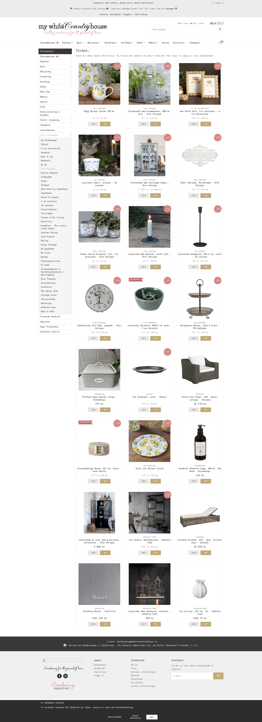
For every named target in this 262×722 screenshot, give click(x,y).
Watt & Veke (47, 311)
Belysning (92, 43)
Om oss (134, 665)
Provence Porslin (50, 332)
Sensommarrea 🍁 (49, 43)
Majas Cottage (49, 245)
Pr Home (45, 265)
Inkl (195, 23)
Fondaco (45, 185)
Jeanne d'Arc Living (52, 217)
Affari (44, 144)
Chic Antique (48, 169)
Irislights (47, 213)
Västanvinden (48, 299)
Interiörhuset (49, 209)
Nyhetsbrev (137, 679)
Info (93, 124)
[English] (215, 23)
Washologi (46, 303)
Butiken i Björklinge (143, 672)
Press (134, 668)
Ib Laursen (47, 205)
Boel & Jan (47, 157)
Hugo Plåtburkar (49, 327)
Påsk (42, 107)
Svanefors (46, 287)
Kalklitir (46, 221)
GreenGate (46, 193)
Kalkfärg (126, 43)
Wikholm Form (48, 307)
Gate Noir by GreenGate (54, 189)
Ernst (44, 181)
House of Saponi (50, 197)
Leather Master (49, 232)
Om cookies (137, 682)
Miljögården (47, 249)
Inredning (109, 43)
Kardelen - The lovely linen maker (53, 227)
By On (44, 165)
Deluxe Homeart (49, 173)
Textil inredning (50, 120)
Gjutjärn (45, 322)
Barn (79, 43)
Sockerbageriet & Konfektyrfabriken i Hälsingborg (52, 272)
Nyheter (66, 43)
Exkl (202, 23)
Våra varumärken (49, 135)
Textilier (178, 43)
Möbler (152, 43)
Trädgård (194, 43)
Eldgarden (46, 177)
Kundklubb (99, 668)
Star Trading (48, 279)
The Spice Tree (49, 291)
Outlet (165, 43)
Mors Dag (45, 92)
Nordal (44, 257)
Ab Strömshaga (49, 140)
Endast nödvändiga (135, 717)
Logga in (219, 3)
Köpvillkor (100, 672)
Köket (140, 43)
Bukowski (46, 160)
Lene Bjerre (47, 236)
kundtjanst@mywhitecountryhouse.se (137, 641)
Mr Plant (46, 253)
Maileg (44, 241)
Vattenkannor (47, 130)
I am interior (49, 201)
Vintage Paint (49, 295)
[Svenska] (211, 23)
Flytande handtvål (50, 316)
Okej (152, 717)
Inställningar (114, 717)
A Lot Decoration (50, 148)
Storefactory (48, 283)
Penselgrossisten (50, 261)
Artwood (45, 152)
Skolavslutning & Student (50, 113)
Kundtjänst (100, 665)
